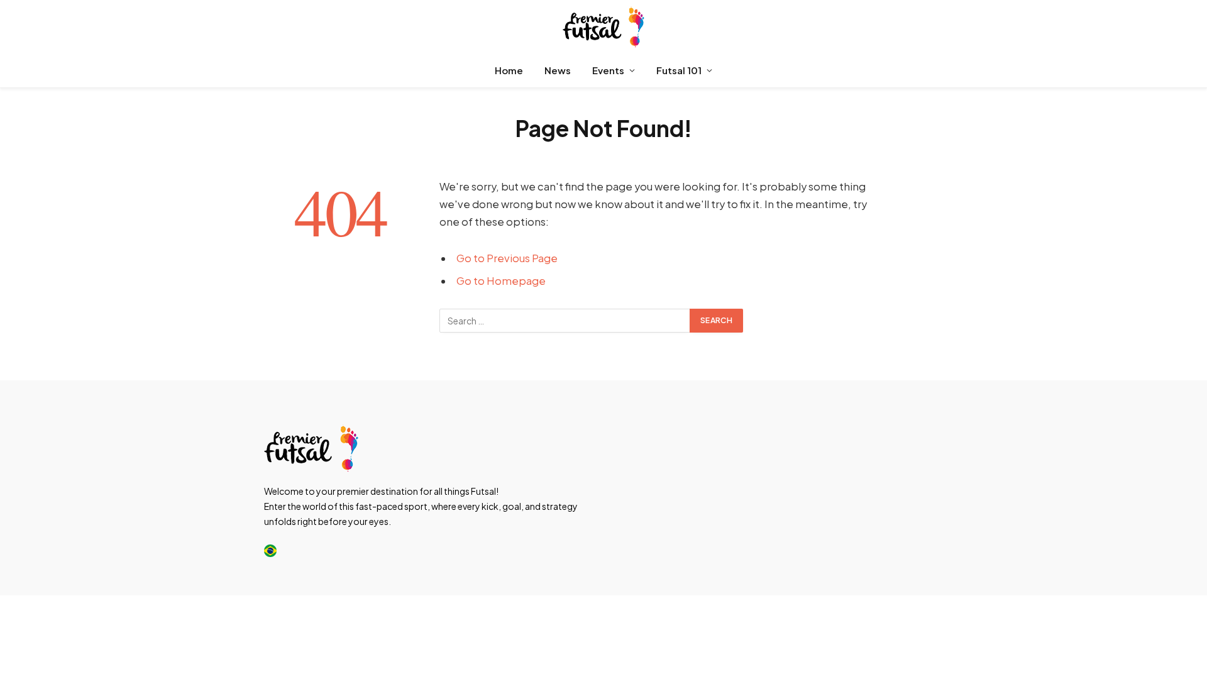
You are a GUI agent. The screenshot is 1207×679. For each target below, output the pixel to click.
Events (608, 70)
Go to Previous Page (507, 258)
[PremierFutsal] (603, 26)
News (557, 70)
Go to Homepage (501, 280)
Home (509, 70)
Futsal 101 (679, 70)
